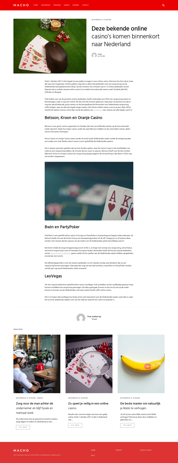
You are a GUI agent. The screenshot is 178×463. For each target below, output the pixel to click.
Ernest (100, 54)
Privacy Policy (146, 450)
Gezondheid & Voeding (101, 20)
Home (93, 450)
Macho (21, 5)
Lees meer (23, 427)
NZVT (93, 455)
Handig (40, 398)
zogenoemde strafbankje (60, 253)
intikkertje (97, 110)
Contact (119, 450)
